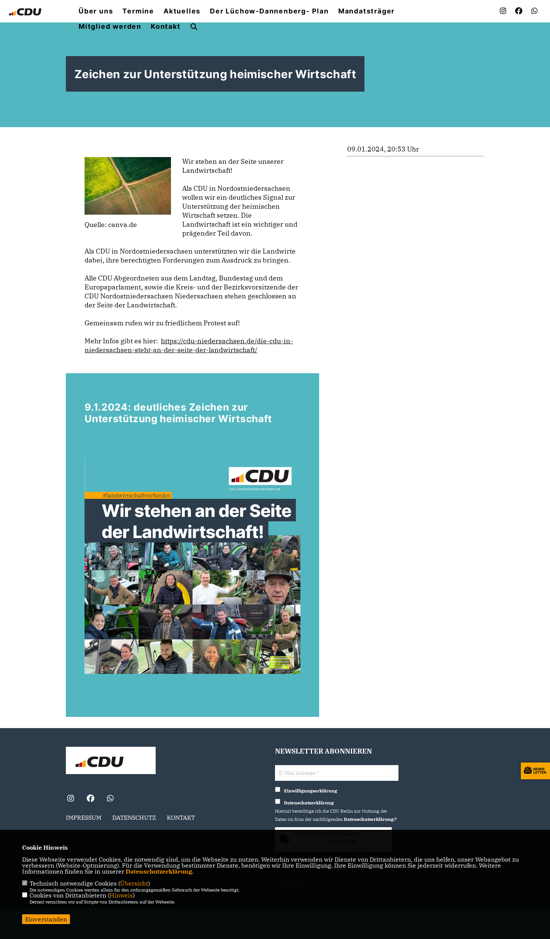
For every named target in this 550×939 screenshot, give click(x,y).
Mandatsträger (366, 11)
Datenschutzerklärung (159, 871)
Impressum (83, 817)
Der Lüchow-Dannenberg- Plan (269, 11)
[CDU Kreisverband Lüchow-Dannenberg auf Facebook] (90, 799)
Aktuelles (182, 11)
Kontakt (166, 26)
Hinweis (121, 895)
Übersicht (134, 883)
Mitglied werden (110, 26)
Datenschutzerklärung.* (370, 819)
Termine (138, 11)
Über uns (96, 11)
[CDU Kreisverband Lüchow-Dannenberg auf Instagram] (70, 799)
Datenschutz (134, 817)
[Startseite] (110, 761)
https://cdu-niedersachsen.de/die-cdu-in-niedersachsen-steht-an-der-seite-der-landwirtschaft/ (189, 345)
